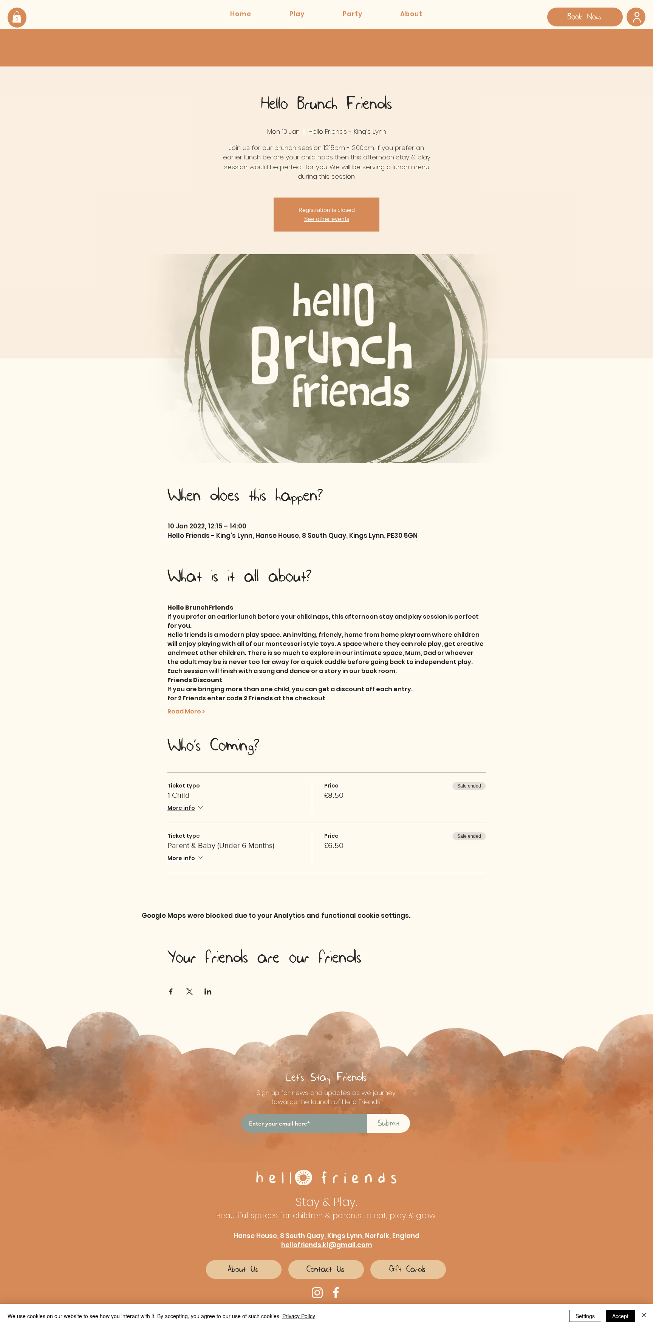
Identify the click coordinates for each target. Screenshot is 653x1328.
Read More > (186, 711)
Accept (620, 1316)
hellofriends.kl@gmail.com (326, 1244)
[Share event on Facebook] (171, 991)
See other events (326, 219)
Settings (585, 1316)
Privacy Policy (298, 1316)
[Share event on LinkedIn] (208, 991)
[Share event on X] (189, 991)
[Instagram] (317, 1292)
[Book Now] (636, 17)
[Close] (643, 1316)
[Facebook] (335, 1292)
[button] (17, 17)
